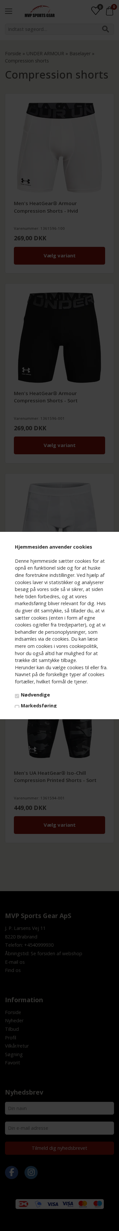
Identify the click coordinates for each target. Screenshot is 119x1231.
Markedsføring (39, 705)
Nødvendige (35, 695)
